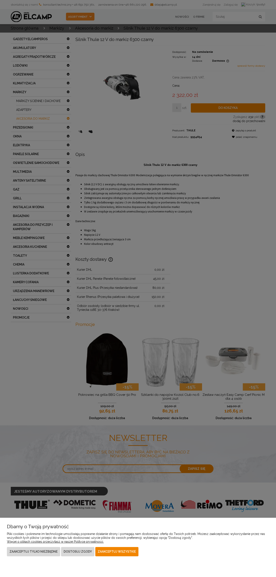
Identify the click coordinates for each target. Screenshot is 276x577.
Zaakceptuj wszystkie (117, 551)
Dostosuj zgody (78, 551)
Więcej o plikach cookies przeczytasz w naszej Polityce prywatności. (55, 541)
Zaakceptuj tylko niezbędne (33, 551)
